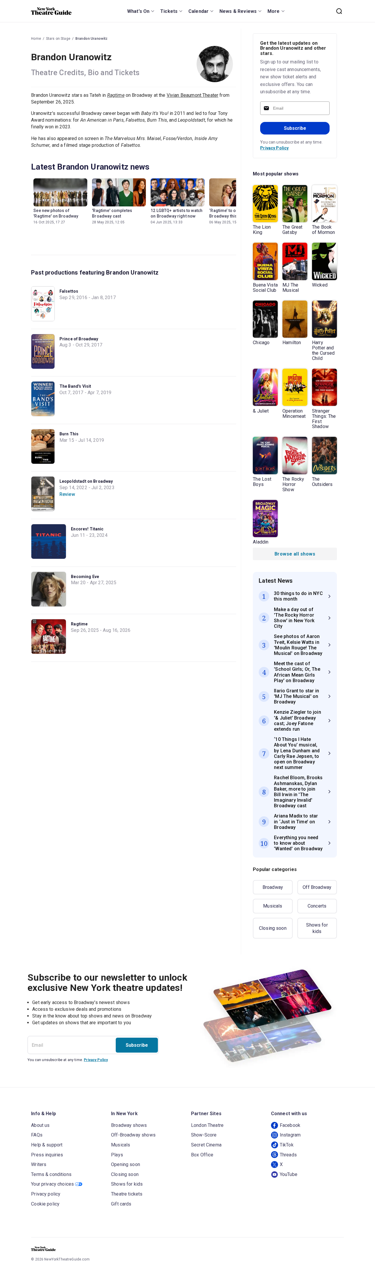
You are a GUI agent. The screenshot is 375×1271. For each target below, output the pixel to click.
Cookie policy (45, 1204)
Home (36, 39)
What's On (138, 11)
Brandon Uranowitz (91, 39)
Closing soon (273, 928)
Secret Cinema (206, 1145)
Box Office (202, 1155)
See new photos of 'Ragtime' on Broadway (55, 213)
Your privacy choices (52, 1184)
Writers (38, 1164)
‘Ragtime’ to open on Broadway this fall (229, 213)
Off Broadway (317, 887)
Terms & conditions (51, 1174)
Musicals (272, 906)
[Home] (51, 11)
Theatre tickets (126, 1194)
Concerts (317, 906)
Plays (117, 1155)
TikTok (287, 1145)
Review (67, 494)
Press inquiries (47, 1155)
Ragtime (79, 624)
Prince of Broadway (78, 339)
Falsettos (68, 291)
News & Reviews (238, 11)
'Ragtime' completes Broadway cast (112, 213)
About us (40, 1125)
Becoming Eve (85, 576)
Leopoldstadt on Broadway (86, 481)
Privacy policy (45, 1194)
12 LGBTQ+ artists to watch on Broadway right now (176, 213)
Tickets (169, 11)
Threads (288, 1155)
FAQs (36, 1135)
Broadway (272, 887)
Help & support (46, 1145)
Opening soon (125, 1164)
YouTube (288, 1174)
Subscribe (295, 128)
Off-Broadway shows (133, 1135)
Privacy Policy (274, 148)
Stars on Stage (58, 39)
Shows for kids (317, 928)
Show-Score (204, 1135)
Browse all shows (295, 554)
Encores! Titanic (87, 529)
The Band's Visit (75, 386)
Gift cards (121, 1204)
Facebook (290, 1125)
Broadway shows (129, 1125)
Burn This (69, 434)
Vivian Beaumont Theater (192, 95)
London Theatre (207, 1125)
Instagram (290, 1135)
